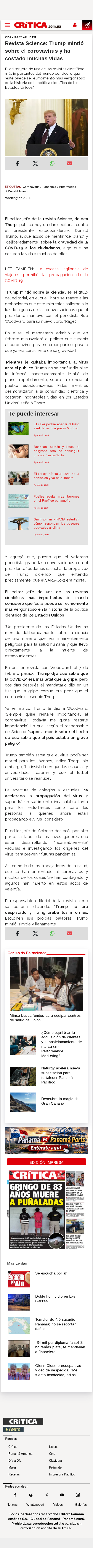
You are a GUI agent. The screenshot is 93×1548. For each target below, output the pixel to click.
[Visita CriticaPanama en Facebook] (15, 1494)
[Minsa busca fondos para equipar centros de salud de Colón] (46, 984)
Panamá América (20, 1453)
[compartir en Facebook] (17, 164)
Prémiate (55, 1467)
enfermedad (67, 186)
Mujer (12, 1467)
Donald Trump (17, 191)
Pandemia (49, 186)
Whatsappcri (35, 1504)
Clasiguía (55, 1460)
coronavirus (31, 186)
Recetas (14, 1474)
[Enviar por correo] (69, 164)
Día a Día (14, 1460)
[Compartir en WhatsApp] (55, 162)
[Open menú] (7, 25)
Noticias (12, 1504)
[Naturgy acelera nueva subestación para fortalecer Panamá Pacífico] (23, 1076)
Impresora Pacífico (62, 1474)
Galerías (81, 1504)
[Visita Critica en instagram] (78, 1494)
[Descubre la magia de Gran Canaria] (23, 1102)
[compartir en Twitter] (35, 164)
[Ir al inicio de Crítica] (38, 25)
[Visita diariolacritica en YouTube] (62, 1494)
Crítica (12, 1446)
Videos (58, 1504)
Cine (52, 1453)
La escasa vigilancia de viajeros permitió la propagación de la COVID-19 (46, 275)
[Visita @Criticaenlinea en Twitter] (31, 1494)
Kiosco (53, 1446)
